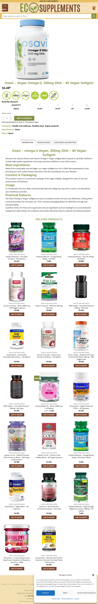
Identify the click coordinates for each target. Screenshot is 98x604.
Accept (45, 593)
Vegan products (52, 126)
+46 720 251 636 (33, 596)
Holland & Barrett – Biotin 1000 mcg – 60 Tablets (48, 407)
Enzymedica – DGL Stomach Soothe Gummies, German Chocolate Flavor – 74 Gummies (49, 560)
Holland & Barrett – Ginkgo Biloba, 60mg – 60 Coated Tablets (81, 456)
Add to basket (24, 118)
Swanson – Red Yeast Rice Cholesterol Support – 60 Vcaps (49, 507)
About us (5, 584)
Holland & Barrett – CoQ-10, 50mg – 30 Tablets (81, 258)
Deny (65, 593)
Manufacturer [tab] (43, 142)
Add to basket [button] (16, 265)
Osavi (17, 129)
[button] (93, 575)
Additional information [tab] (65, 142)
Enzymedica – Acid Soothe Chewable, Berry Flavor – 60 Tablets (16, 356)
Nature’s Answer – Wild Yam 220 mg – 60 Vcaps (49, 307)
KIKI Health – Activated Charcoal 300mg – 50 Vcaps (81, 307)
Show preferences (85, 593)
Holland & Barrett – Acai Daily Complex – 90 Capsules (17, 258)
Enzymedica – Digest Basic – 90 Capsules (16, 507)
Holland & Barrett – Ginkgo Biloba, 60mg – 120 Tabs (49, 258)
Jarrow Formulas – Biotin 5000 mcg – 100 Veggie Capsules (16, 307)
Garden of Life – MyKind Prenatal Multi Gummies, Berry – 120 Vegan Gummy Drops (17, 457)
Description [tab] (27, 142)
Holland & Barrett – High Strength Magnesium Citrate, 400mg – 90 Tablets (81, 508)
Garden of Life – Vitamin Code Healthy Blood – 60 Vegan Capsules (49, 456)
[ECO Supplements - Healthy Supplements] (50, 7)
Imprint (76, 598)
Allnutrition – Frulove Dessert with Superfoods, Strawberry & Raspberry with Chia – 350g (16, 560)
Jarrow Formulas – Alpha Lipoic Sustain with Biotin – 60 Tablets (49, 356)
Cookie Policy (56, 598)
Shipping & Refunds (19, 584)
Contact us (33, 584)
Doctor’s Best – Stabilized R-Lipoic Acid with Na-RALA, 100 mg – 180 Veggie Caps (81, 357)
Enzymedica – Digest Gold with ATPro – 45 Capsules (81, 407)
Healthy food (38, 126)
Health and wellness (21, 126)
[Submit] (93, 16)
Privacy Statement (67, 598)
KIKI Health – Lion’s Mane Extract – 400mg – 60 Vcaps (16, 407)
